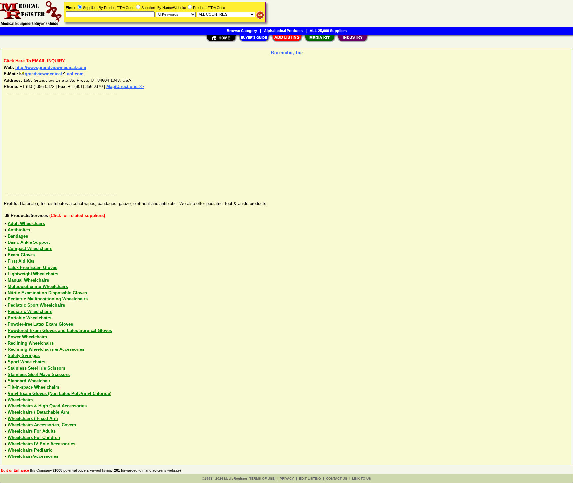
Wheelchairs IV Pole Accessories (41, 443)
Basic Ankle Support (29, 242)
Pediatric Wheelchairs (30, 311)
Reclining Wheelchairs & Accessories (46, 349)
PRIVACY (287, 478)
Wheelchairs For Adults (32, 431)
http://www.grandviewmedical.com (50, 67)
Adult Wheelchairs (26, 223)
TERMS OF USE (262, 478)
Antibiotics (19, 229)
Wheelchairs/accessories (33, 456)
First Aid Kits (21, 261)
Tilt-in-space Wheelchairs (33, 387)
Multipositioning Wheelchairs (38, 286)
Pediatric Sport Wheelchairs (36, 305)
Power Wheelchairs (27, 336)
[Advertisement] (203, 143)
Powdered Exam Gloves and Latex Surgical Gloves (60, 330)
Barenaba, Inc (287, 52)
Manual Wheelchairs (28, 280)
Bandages (18, 236)
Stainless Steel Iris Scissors (36, 368)
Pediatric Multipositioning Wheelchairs (48, 298)
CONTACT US (336, 478)
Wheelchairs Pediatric (30, 450)
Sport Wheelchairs (26, 361)
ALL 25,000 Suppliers (328, 31)
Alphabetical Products (283, 31)
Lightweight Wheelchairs (33, 273)
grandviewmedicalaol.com (54, 73)
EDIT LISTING (310, 478)
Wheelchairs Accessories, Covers (42, 424)
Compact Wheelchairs (30, 248)
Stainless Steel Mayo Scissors (39, 374)
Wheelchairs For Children (34, 437)
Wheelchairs (20, 399)
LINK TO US (361, 478)
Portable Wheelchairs (29, 317)
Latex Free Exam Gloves (32, 267)
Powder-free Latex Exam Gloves (40, 324)
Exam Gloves (21, 254)
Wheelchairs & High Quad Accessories (47, 405)
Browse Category (242, 31)
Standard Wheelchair (29, 380)
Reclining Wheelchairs (31, 343)
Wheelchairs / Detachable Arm (38, 412)
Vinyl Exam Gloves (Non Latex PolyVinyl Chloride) (59, 393)
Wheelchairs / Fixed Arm (33, 418)
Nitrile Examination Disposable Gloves (47, 292)
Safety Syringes (24, 355)
